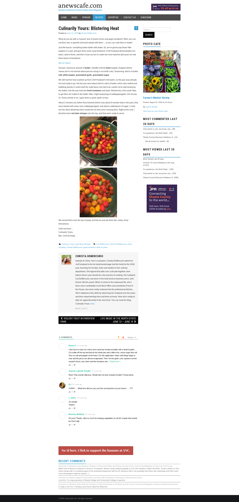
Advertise (113, 17)
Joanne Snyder (152, 107)
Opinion (86, 17)
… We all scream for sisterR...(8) (156, 141)
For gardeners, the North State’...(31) (158, 133)
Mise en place (102, 247)
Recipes (99, 17)
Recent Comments (72, 461)
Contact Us (129, 17)
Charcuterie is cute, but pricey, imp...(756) (159, 173)
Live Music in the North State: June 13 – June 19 (118, 320)
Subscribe (146, 17)
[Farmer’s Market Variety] (161, 71)
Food (72, 244)
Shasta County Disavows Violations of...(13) (160, 137)
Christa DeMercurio (88, 33)
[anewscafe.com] (80, 7)
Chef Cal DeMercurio (118, 244)
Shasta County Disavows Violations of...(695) (161, 177)
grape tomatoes (89, 247)
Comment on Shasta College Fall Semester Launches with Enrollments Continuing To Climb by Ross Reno (100, 478)
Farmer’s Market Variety (156, 97)
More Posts (81, 309)
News (74, 17)
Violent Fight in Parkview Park (77, 320)
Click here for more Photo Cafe (155, 111)
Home (64, 17)
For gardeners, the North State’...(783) (158, 169)
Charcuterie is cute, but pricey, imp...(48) (159, 129)
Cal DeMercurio (102, 244)
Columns (65, 244)
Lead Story (79, 244)
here (92, 304)
